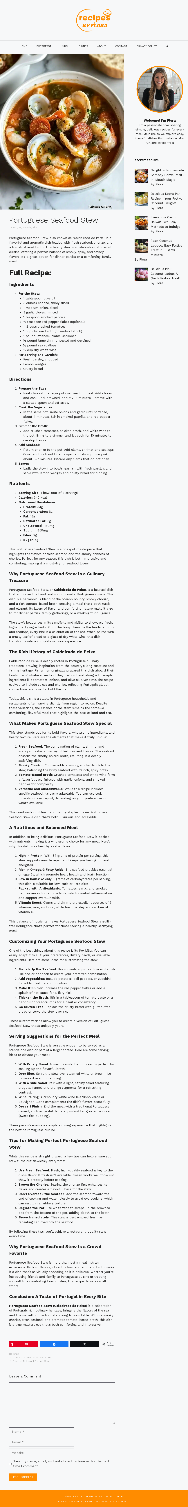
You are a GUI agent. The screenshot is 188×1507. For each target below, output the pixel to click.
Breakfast (44, 46)
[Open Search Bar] (167, 46)
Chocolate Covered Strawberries (32, 1357)
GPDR (120, 1496)
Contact (121, 46)
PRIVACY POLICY (147, 46)
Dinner (83, 46)
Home (23, 46)
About (101, 46)
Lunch (65, 46)
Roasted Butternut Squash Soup (31, 1361)
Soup (16, 1354)
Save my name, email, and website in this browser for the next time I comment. (61, 1463)
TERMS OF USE (94, 1496)
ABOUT (109, 1496)
